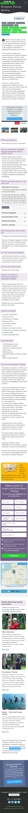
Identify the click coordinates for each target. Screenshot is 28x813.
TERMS (25, 792)
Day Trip (4, 23)
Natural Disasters (22, 32)
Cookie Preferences (14, 794)
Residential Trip (11, 23)
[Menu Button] (26, 2)
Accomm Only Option (14, 27)
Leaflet (13, 584)
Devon (16, 25)
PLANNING (4, 792)
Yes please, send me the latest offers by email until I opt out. (14, 540)
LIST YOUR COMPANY (15, 792)
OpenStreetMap (19, 584)
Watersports (5, 27)
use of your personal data (12, 550)
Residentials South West (7, 25)
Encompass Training (8, 609)
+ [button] (3, 565)
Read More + (5, 207)
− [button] (3, 567)
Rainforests (14, 32)
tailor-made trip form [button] (14, 748)
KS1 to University (5, 34)
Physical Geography (6, 30)
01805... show (15, 591)
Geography (23, 27)
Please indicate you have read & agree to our (15, 549)
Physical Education (17, 30)
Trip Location (22, 564)
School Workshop (20, 23)
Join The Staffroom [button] (14, 781)
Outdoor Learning (6, 32)
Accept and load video (14, 118)
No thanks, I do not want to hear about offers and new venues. (14, 545)
